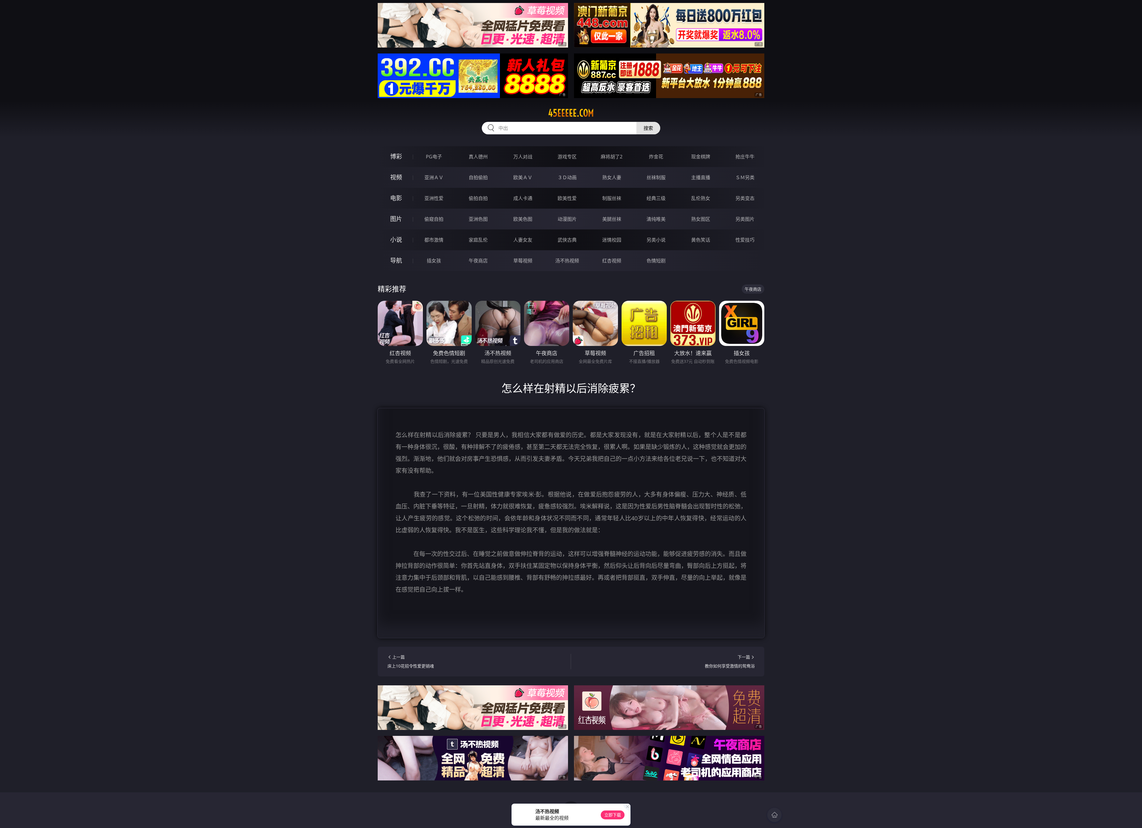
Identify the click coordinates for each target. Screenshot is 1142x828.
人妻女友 (522, 240)
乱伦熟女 (700, 198)
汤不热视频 (567, 260)
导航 (396, 260)
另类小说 (656, 240)
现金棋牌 (700, 156)
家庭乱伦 (478, 240)
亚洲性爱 (433, 198)
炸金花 (656, 156)
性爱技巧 (744, 240)
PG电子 (434, 156)
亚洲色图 (478, 219)
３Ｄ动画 (567, 177)
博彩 (396, 156)
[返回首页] (774, 815)
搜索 (648, 128)
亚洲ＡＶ (433, 177)
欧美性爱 (567, 198)
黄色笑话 (700, 240)
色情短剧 (656, 260)
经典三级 (656, 198)
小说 (396, 240)
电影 (396, 198)
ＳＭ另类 (744, 177)
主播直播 (700, 177)
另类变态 (744, 198)
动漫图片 (567, 219)
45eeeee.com (571, 113)
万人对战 (522, 156)
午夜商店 (478, 260)
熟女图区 (700, 219)
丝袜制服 (656, 177)
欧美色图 (522, 219)
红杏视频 (611, 260)
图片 (396, 219)
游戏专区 (567, 156)
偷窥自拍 (433, 219)
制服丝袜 (611, 198)
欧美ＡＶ (522, 177)
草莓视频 (522, 260)
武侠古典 (567, 240)
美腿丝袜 (611, 219)
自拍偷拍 (478, 177)
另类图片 (744, 219)
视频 (396, 177)
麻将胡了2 (611, 156)
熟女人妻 (611, 177)
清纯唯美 (656, 219)
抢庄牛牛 (744, 156)
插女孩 (434, 260)
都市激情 (433, 240)
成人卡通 (522, 198)
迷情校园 (611, 240)
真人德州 (478, 156)
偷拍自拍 (478, 198)
